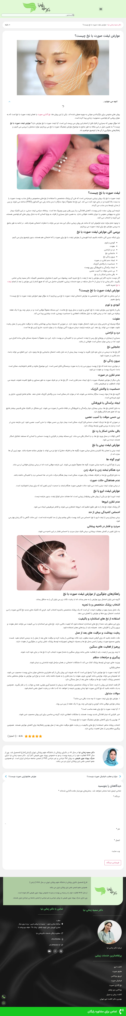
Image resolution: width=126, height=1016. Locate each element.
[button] (101, 9)
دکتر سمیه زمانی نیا (114, 25)
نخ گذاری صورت (44, 114)
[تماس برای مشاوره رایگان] (121, 1011)
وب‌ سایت (116, 851)
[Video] (49, 951)
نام (118, 829)
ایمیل (117, 840)
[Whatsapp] (3, 1003)
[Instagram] (55, 951)
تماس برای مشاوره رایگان (102, 1011)
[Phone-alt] (3, 996)
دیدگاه (116, 796)
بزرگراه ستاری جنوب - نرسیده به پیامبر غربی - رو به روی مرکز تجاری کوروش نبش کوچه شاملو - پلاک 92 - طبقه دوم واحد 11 (39, 925)
